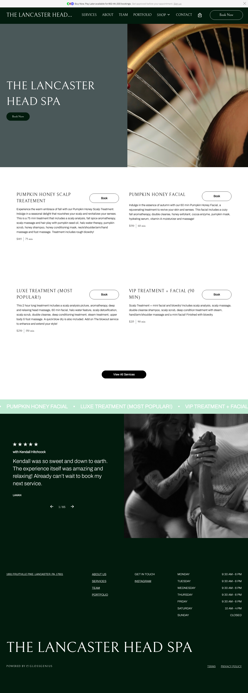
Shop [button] (161, 15)
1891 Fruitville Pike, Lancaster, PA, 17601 (34, 574)
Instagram (143, 581)
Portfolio (142, 15)
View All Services (124, 374)
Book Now (18, 116)
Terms (211, 666)
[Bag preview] (199, 15)
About (107, 15)
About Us (99, 574)
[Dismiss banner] (245, 3)
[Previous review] (52, 507)
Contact (184, 15)
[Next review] (72, 507)
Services (89, 15)
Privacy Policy (231, 666)
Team (96, 588)
